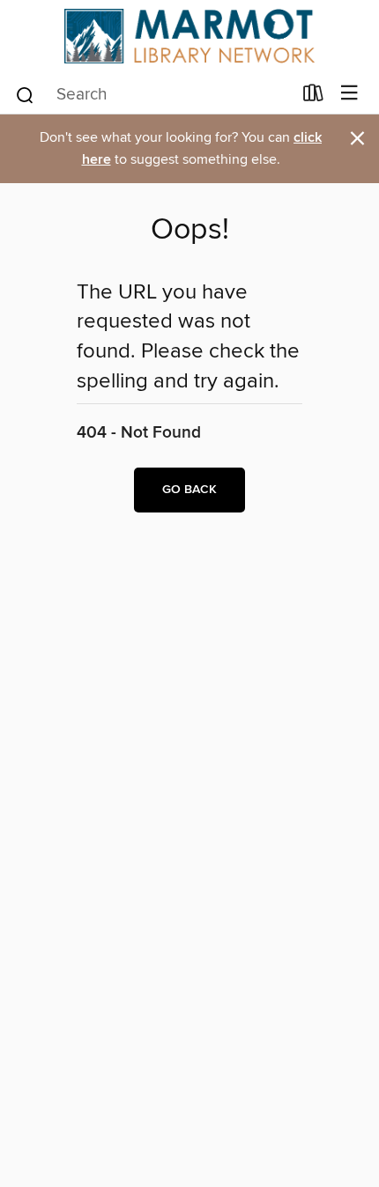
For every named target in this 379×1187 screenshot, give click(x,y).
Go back (189, 490)
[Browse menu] (349, 94)
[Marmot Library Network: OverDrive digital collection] (189, 36)
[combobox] (153, 95)
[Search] (25, 93)
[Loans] (313, 96)
